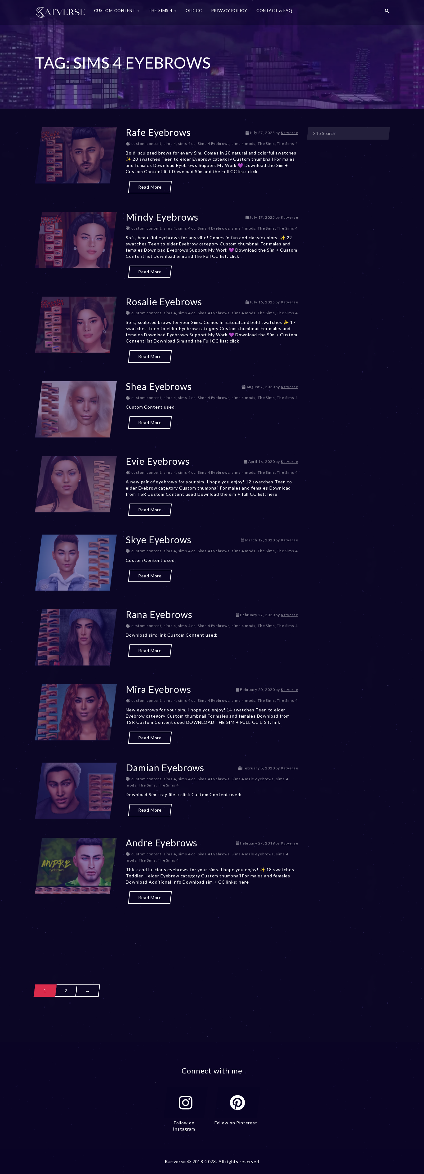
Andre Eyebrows (161, 842)
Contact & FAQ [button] (274, 10)
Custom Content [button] (115, 10)
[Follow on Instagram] (185, 1102)
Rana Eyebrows (159, 614)
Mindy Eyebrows (162, 216)
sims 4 (170, 143)
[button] (387, 12)
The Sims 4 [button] (161, 10)
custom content (146, 143)
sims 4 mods (243, 143)
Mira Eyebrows (158, 689)
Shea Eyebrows (159, 386)
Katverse (289, 132)
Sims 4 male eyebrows (253, 779)
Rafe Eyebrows (158, 132)
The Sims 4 (287, 143)
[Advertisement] (166, 933)
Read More (150, 187)
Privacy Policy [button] (229, 10)
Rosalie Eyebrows (164, 301)
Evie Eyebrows (157, 461)
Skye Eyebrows (158, 539)
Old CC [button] (194, 10)
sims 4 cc (187, 143)
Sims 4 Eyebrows (214, 143)
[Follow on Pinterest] (237, 1102)
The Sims (266, 143)
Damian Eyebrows (165, 767)
